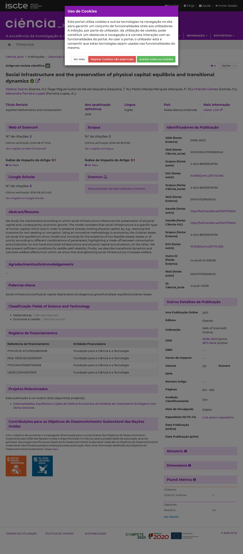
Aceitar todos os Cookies (156, 59)
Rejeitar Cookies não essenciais (112, 59)
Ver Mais (79, 59)
